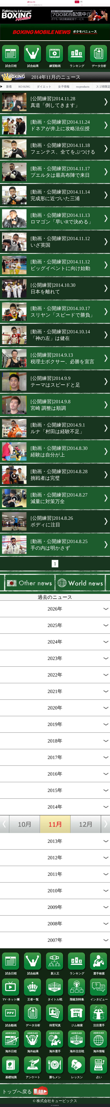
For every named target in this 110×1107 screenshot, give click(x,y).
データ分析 (99, 65)
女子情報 (63, 86)
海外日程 (11, 1051)
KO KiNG (24, 86)
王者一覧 (33, 999)
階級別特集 (77, 999)
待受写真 (55, 1025)
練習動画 (55, 65)
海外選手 (55, 1051)
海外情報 (99, 1051)
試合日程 (11, 65)
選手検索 (99, 973)
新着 (9, 86)
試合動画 (11, 1025)
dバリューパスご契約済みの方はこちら (35, 5)
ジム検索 (77, 1025)
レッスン (77, 1077)
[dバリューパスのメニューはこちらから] (81, 2)
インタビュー (99, 999)
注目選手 (99, 1025)
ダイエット (44, 86)
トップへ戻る (17, 1091)
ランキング (77, 65)
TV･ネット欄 (11, 999)
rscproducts (82, 86)
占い (99, 1077)
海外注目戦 (77, 1051)
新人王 (55, 973)
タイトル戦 (55, 999)
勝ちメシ (55, 1077)
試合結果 (33, 65)
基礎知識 (11, 1077)
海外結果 (33, 1051)
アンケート (33, 1077)
